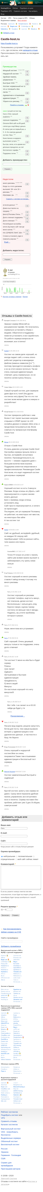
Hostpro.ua (4, 997)
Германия (5, 1155)
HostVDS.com (5, 1053)
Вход (2, 14)
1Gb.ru (3, 957)
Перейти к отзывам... (17, 105)
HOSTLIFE (11, 24)
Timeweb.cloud (17, 1099)
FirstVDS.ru (4, 1039)
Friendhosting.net (6, 993)
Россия (4, 1149)
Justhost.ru (16, 1013)
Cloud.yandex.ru (5, 1033)
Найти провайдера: (9, 938)
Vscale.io (15, 29)
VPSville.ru (16, 1051)
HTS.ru (3, 973)
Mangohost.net (17, 1085)
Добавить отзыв (8, 33)
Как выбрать (33, 11)
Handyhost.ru (5, 965)
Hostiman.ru (4, 969)
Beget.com (13, 26)
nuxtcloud (16, 1021)
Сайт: (3, 841)
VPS (9, 18)
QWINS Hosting (18, 1091)
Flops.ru (3, 1071)
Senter (6, 530)
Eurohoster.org (5, 1037)
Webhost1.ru (17, 973)
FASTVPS (3, 26)
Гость (6, 638)
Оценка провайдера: (10, 851)
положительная (25, 856)
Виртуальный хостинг (11, 1129)
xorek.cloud (16, 978)
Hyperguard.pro (5, 1099)
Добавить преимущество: (15, 160)
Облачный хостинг (9, 1141)
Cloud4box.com (5, 1035)
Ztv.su (15, 1057)
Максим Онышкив (9, 771)
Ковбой (6, 351)
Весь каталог (22, 20)
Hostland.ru (4, 971)
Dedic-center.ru (5, 1093)
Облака (32, 18)
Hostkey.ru (4, 1051)
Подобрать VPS (6, 11)
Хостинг (3, 18)
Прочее (25, 297)
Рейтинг (15, 8)
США (3, 1158)
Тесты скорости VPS (20, 18)
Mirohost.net (17, 991)
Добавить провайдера (11, 946)
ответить (6, 345)
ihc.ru (2, 976)
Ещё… (7, 242)
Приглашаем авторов (10, 1169)
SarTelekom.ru (17, 1093)
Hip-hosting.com (5, 1047)
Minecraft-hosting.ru (19, 1087)
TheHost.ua (16, 993)
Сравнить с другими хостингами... (17, 199)
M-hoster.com (17, 957)
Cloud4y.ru (4, 1069)
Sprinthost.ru (17, 969)
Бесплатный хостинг (10, 1144)
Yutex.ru (15, 980)
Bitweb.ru (34, 29)
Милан (6, 442)
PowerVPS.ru (17, 1025)
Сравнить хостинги (20, 11)
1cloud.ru (3, 1015)
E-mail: (4, 833)
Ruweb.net (16, 1031)
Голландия (16, 1155)
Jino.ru (3, 980)
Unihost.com (17, 1101)
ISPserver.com (5, 978)
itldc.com (3, 1101)
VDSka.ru (16, 1047)
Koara (15, 1015)
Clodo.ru (3, 1031)
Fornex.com (4, 1041)
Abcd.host (4, 1085)
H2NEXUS (4, 1045)
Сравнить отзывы (9, 1121)
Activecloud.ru (5, 1067)
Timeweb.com (17, 971)
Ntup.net (15, 1089)
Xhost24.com (17, 1055)
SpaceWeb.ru (17, 967)
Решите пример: (9, 907)
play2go (15, 1023)
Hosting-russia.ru (6, 1049)
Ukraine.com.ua (17, 997)
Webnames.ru (17, 976)
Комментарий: (8, 864)
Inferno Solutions (6, 1059)
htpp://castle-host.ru (9, 43)
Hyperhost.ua (17, 989)
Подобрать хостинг (9, 1115)
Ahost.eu (3, 1025)
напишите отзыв (30, 50)
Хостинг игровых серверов (12, 297)
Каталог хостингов (9, 1124)
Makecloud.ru (17, 1071)
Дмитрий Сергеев (9, 1178)
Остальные (16, 982)
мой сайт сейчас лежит (27, 859)
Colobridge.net (26, 26)
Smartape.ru (16, 1097)
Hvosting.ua (4, 999)
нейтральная (9, 856)
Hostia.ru (3, 967)
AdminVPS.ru (5, 1023)
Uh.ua (15, 995)
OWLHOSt (16, 959)
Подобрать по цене (26, 8)
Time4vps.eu (17, 1041)
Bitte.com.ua (4, 989)
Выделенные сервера (8, 20)
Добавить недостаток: (13, 250)
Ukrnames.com (17, 999)
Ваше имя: (6, 825)
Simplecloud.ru (23, 24)
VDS (3, 1132)
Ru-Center (16, 963)
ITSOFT (16, 1082)
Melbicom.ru (16, 1017)
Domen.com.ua (5, 991)
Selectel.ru (4, 29)
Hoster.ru (35, 24)
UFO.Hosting (17, 1045)
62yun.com (4, 1021)
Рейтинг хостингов (9, 1112)
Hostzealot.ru (5, 1097)
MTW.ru (15, 1019)
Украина (4, 1152)
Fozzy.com (4, 963)
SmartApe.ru (17, 965)
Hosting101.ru (6, 8)
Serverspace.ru (17, 1035)
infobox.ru (16, 1069)
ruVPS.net (16, 1029)
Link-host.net (17, 955)
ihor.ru (2, 1057)
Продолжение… (17, 716)
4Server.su (4, 1019)
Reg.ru (15, 961)
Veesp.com (16, 1049)
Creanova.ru (4, 1091)
